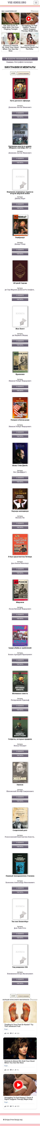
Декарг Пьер (20, 244)
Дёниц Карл (20, 198)
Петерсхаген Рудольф (20, 700)
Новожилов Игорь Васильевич (20, 974)
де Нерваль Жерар (20, 335)
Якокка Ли (20, 518)
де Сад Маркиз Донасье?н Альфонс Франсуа (20, 290)
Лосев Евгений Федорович (20, 609)
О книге (20, 113)
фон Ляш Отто (20, 928)
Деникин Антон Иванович (20, 107)
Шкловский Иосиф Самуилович (20, 791)
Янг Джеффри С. (20, 472)
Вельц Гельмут (20, 746)
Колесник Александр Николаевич (20, 882)
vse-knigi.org (17, 2)
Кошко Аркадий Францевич (20, 654)
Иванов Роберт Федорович (20, 381)
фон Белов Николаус (20, 563)
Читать (20, 117)
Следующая (23, 73)
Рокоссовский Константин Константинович (20, 837)
